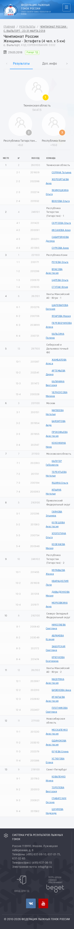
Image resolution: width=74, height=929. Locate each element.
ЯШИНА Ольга (60, 483)
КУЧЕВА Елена (60, 751)
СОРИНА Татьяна (61, 172)
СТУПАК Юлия (60, 287)
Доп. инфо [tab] (49, 63)
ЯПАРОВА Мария (61, 316)
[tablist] (37, 59)
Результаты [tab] (21, 63)
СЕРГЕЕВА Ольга (61, 223)
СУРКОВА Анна (60, 248)
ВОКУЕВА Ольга (61, 201)
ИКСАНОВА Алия (61, 230)
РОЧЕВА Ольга (60, 262)
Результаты (27, 26)
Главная (9, 26)
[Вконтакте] (31, 903)
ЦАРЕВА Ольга (60, 280)
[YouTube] (43, 903)
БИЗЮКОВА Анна (61, 690)
